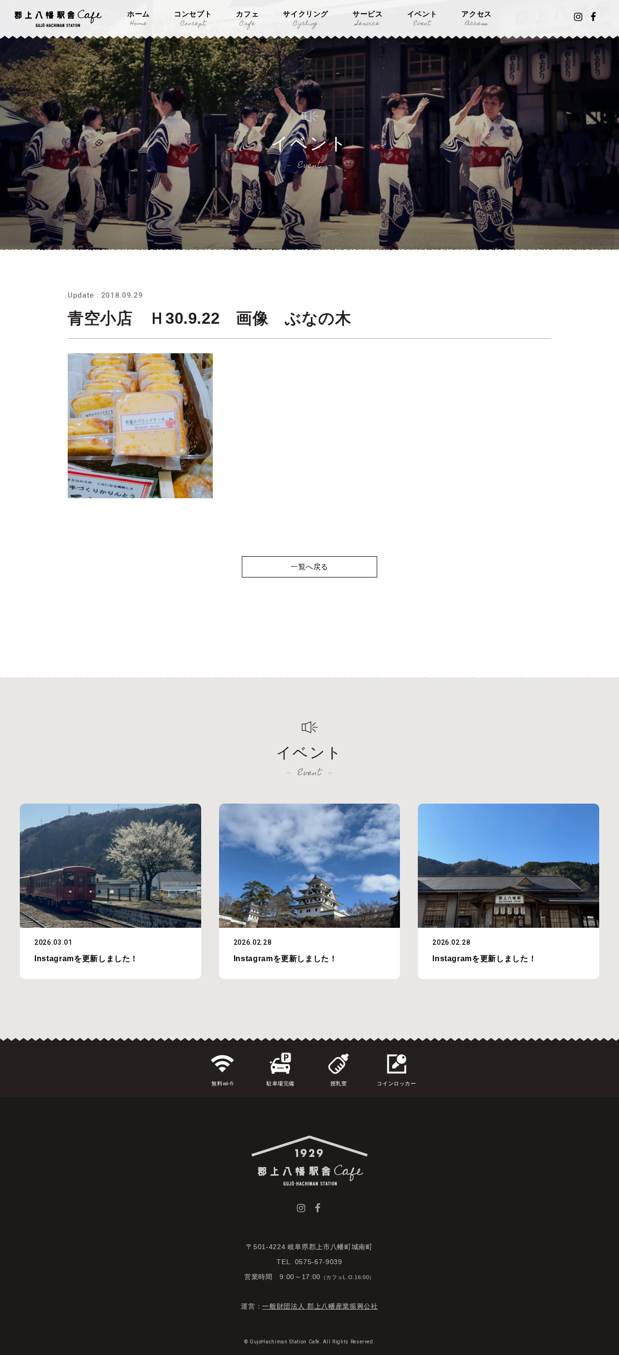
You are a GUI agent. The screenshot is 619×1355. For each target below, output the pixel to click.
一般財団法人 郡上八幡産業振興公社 (320, 1306)
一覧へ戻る (309, 566)
